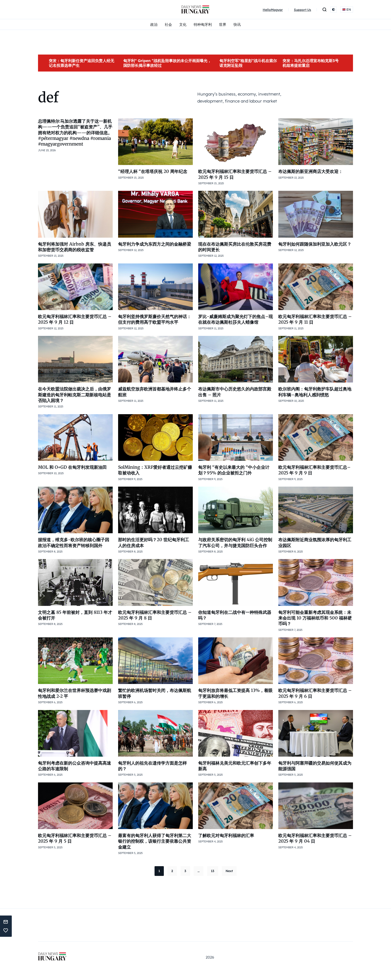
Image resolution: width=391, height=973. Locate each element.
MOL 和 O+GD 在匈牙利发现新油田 (72, 467)
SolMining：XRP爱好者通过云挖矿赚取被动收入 (155, 470)
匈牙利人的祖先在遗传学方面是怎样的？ (152, 765)
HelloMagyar (273, 10)
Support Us (302, 10)
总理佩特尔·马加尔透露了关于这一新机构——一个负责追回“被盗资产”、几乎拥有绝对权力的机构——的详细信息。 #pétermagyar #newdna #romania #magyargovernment (75, 132)
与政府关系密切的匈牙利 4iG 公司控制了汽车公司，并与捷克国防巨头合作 (235, 542)
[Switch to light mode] (333, 9)
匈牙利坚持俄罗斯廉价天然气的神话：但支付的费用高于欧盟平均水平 (154, 319)
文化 (182, 24)
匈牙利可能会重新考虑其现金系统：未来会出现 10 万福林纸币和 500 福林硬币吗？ (315, 618)
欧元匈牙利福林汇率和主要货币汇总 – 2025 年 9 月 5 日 (74, 838)
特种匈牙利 (203, 24)
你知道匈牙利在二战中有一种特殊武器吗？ (234, 615)
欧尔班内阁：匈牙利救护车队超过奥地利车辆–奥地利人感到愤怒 (314, 391)
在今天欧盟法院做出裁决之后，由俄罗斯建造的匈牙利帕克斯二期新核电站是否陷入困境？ (74, 394)
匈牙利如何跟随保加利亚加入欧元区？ (314, 244)
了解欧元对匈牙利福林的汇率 (226, 835)
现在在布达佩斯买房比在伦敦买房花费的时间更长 (234, 246)
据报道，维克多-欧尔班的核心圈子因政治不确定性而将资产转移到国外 (73, 542)
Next (229, 871)
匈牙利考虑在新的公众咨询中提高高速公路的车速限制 (74, 765)
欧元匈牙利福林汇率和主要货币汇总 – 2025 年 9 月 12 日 (74, 319)
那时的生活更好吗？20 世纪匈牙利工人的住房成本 (153, 542)
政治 (153, 24)
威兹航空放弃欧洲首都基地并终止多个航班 (154, 391)
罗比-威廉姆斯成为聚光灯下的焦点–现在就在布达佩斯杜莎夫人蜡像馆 (235, 319)
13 (212, 871)
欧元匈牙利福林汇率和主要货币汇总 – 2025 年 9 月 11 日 (315, 319)
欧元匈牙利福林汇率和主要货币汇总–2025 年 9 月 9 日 (314, 470)
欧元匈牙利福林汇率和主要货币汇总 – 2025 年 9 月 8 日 (154, 615)
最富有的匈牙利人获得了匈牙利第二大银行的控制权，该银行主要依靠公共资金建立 (154, 841)
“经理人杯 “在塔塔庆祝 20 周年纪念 (152, 171)
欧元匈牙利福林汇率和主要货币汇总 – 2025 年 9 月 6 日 (315, 693)
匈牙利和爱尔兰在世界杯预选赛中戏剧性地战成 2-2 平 (74, 693)
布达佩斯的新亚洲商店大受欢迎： (310, 171)
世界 (222, 24)
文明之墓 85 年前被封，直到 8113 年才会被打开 (75, 615)
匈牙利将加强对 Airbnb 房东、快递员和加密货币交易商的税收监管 (74, 246)
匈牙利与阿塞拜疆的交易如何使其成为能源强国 (314, 765)
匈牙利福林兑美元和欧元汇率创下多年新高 (234, 765)
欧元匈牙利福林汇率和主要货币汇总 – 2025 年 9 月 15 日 (235, 174)
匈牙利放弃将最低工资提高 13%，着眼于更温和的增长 (235, 693)
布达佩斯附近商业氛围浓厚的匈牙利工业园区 (314, 542)
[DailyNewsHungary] (195, 9)
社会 (168, 24)
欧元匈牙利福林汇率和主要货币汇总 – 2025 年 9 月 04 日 (315, 838)
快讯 (237, 24)
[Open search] (324, 9)
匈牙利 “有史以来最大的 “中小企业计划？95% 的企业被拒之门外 (233, 470)
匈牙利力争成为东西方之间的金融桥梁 (154, 244)
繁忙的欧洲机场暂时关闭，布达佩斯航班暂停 (154, 693)
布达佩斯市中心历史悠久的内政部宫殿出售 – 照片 (234, 391)
